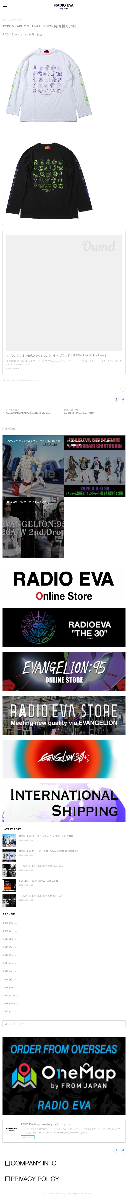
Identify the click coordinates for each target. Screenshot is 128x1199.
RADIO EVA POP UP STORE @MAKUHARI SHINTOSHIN (49, 851)
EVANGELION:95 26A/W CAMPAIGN (38, 881)
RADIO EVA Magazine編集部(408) (15, 380)
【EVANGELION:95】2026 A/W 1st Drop (40, 896)
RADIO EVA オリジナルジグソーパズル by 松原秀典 (46, 836)
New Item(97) (35, 380)
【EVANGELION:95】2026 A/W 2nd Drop (41, 866)
